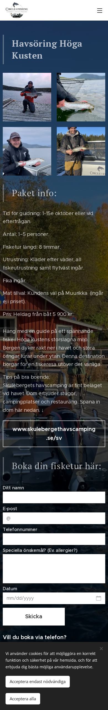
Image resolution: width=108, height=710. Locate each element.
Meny (99, 10)
